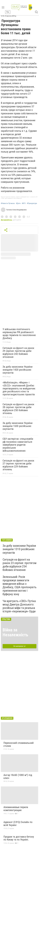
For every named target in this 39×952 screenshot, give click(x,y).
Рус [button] (7, 12)
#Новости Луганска (8, 203)
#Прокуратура (32, 203)
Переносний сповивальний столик (18, 744)
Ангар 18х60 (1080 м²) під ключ (17, 777)
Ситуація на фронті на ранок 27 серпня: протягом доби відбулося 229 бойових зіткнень (18, 465)
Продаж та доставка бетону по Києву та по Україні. (18, 838)
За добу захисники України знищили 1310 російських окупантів (19, 549)
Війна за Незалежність (15, 632)
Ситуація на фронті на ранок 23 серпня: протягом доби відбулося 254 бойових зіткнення (19, 565)
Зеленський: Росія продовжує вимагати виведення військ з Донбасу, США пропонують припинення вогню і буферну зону (19, 585)
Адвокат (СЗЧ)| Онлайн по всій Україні (17, 824)
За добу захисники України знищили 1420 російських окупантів (17, 369)
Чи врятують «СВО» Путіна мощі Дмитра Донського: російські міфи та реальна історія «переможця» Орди (19, 606)
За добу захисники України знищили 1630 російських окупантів (17, 426)
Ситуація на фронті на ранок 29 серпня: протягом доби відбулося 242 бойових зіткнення (18, 352)
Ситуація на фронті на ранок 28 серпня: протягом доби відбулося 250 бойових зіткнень (18, 409)
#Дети (18, 203)
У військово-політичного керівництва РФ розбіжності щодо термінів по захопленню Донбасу (19, 334)
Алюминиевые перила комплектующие (15, 809)
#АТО (24, 203)
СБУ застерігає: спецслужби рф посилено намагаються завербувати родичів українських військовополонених (18, 444)
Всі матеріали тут (19, 646)
